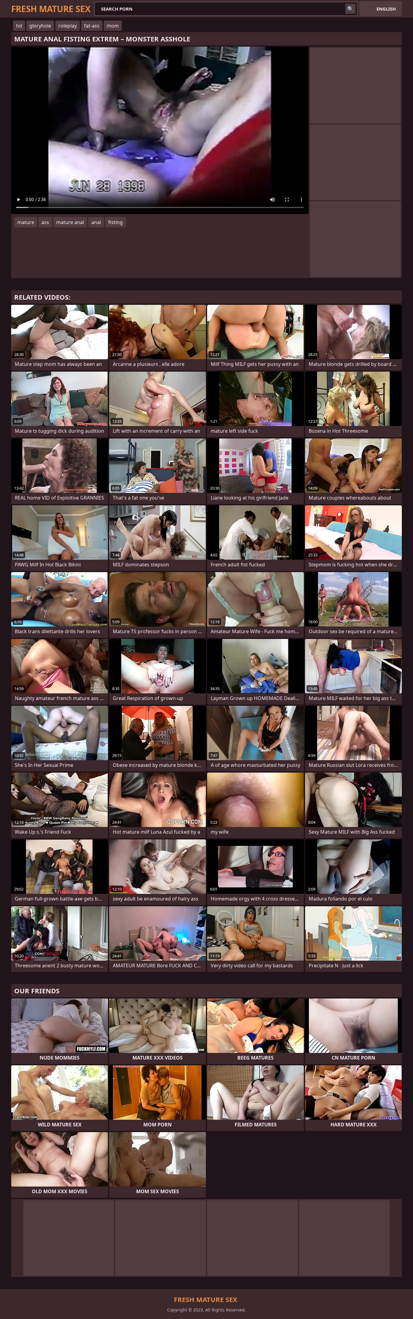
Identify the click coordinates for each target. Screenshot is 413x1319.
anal (96, 222)
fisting (115, 222)
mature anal (70, 222)
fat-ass (91, 25)
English (386, 9)
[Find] (350, 9)
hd (19, 25)
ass (45, 222)
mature (25, 222)
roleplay (67, 25)
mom (113, 25)
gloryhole (40, 25)
